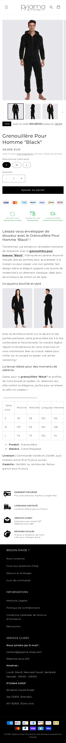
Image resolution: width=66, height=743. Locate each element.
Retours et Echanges (18, 573)
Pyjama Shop (18, 734)
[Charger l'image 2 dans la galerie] (33, 111)
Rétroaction (13, 626)
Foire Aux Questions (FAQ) (22, 566)
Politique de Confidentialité (23, 607)
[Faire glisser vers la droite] (62, 112)
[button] (6, 7)
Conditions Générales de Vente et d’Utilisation (26, 617)
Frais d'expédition (25, 154)
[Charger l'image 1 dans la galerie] (16, 111)
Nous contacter (15, 558)
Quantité (7, 172)
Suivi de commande (18, 580)
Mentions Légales (17, 600)
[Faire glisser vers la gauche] (3, 112)
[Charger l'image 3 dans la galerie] (50, 111)
